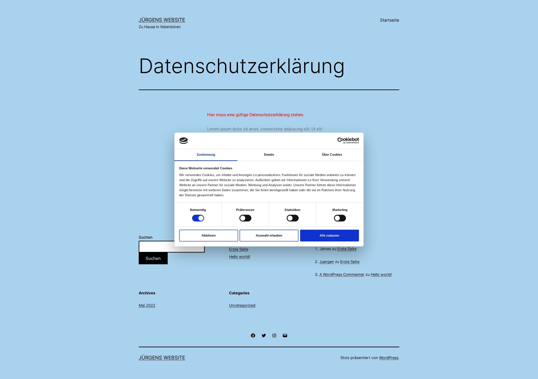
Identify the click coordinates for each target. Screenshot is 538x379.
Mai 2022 (147, 305)
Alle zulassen (329, 235)
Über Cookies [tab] (332, 154)
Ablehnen (209, 235)
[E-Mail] (285, 335)
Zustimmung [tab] (206, 154)
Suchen (146, 237)
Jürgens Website (162, 20)
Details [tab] (269, 154)
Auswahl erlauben (269, 235)
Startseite (389, 20)
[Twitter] (263, 335)
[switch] (245, 218)
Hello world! (239, 256)
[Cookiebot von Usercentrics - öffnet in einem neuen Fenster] (340, 141)
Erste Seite (238, 249)
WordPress (388, 357)
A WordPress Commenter (341, 274)
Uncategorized (242, 305)
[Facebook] (253, 335)
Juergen (326, 261)
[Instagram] (274, 335)
